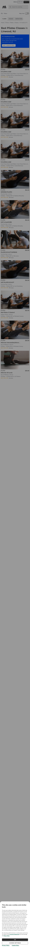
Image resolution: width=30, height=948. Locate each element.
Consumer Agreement (14, 934)
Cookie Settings (15, 943)
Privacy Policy (7, 935)
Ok (15, 939)
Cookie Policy (15, 945)
